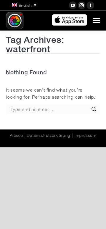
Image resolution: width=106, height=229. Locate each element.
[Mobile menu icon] (96, 20)
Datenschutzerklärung (48, 135)
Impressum (85, 135)
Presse (16, 135)
